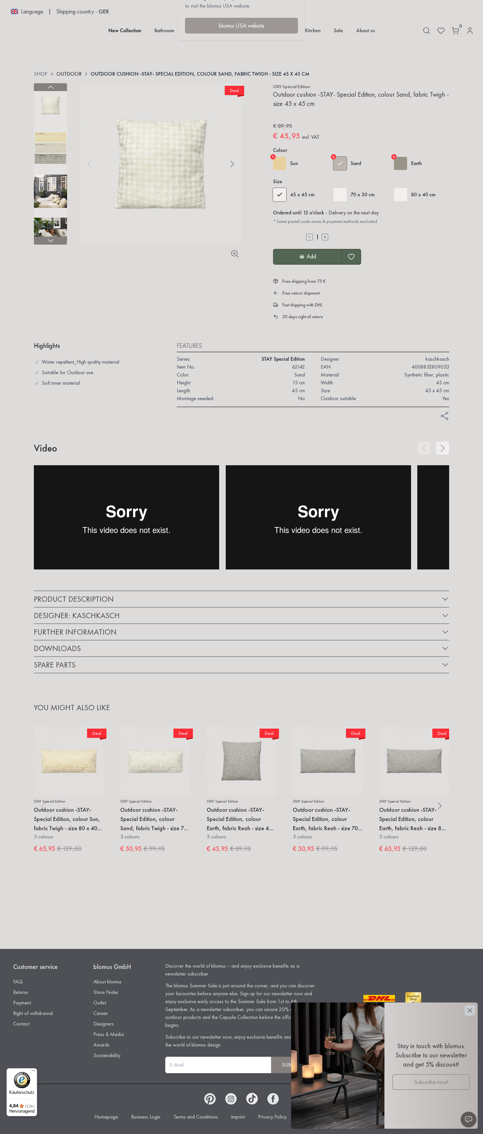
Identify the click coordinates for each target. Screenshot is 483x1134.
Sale (338, 30)
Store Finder (106, 992)
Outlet (99, 1002)
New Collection (124, 30)
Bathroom (164, 30)
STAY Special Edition (291, 86)
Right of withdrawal (33, 1013)
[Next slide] (50, 241)
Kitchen (313, 30)
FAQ (18, 981)
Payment (22, 1002)
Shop (40, 73)
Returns (20, 992)
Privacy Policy (272, 1116)
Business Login (145, 1116)
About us (365, 30)
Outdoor (69, 73)
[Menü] (33, 1072)
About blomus (107, 981)
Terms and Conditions (195, 1116)
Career (100, 1013)
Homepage (106, 1116)
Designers (103, 1023)
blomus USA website (241, 25)
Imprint (238, 1116)
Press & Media (108, 1034)
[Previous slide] (50, 87)
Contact (21, 1023)
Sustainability (106, 1055)
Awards (101, 1044)
